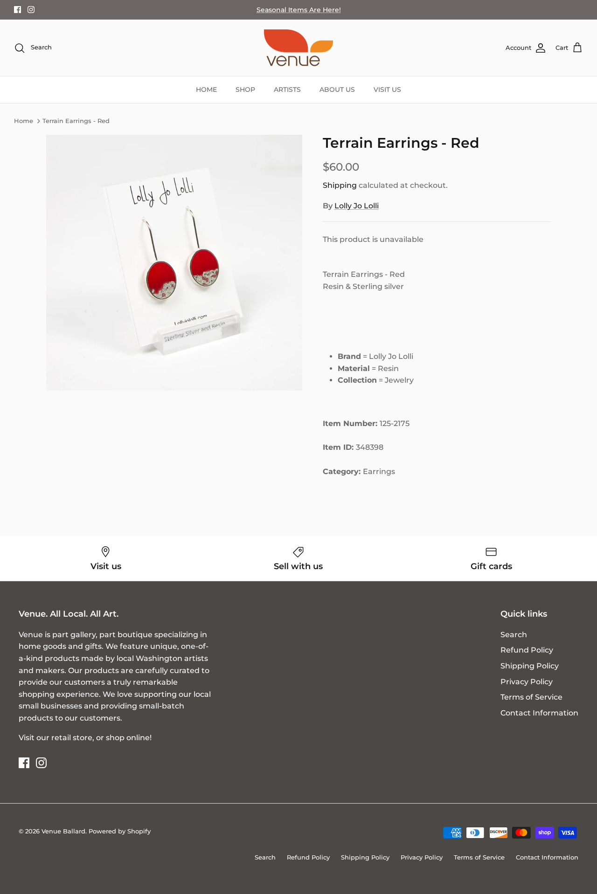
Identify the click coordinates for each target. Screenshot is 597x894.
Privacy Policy (526, 681)
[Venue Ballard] (298, 48)
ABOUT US (337, 89)
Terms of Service (531, 697)
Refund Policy (526, 650)
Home (23, 121)
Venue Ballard (63, 831)
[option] (174, 263)
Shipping (340, 185)
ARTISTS (287, 89)
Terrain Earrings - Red (76, 121)
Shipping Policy (529, 665)
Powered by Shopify (120, 831)
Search (513, 634)
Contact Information (539, 712)
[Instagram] (31, 9)
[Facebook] (17, 9)
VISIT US (387, 89)
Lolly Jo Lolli (356, 205)
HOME (206, 89)
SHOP (245, 89)
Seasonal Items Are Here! (299, 10)
